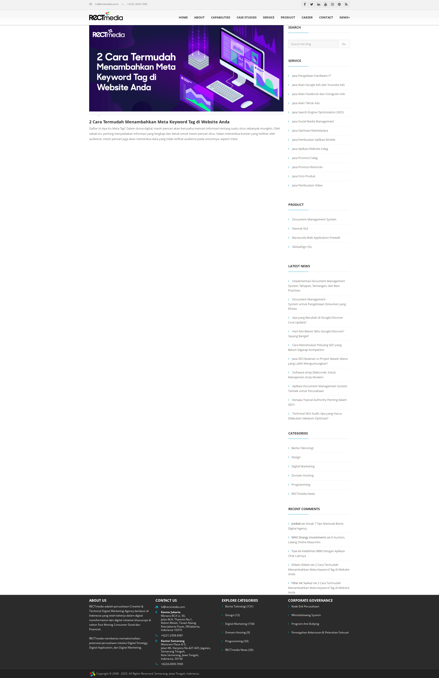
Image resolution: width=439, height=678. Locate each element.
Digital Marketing (303, 466)
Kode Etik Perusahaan (305, 606)
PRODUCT (288, 17)
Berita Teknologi (302, 448)
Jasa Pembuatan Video (307, 185)
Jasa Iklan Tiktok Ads (306, 103)
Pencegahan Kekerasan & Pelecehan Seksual (320, 632)
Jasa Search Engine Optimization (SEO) (318, 112)
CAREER (307, 17)
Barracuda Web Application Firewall (316, 238)
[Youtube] (325, 4)
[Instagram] (332, 4)
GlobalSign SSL (302, 247)
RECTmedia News (303, 494)
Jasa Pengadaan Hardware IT (311, 76)
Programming (301, 484)
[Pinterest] (339, 4)
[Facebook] (304, 4)
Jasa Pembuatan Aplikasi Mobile (313, 140)
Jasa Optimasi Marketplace (310, 130)
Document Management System (314, 219)
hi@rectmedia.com (106, 4)
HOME (183, 17)
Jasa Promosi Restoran (307, 167)
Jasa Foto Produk (303, 176)
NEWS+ (345, 17)
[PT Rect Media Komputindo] (106, 17)
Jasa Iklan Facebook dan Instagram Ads (318, 94)
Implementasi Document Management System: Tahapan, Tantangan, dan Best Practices (316, 285)
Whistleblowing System (306, 615)
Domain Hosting (303, 475)
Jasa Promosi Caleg (305, 158)
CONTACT (326, 17)
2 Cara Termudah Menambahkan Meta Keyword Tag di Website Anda (159, 121)
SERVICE (268, 17)
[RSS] (346, 4)
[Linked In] (318, 4)
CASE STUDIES (247, 17)
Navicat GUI (300, 228)
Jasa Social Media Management (313, 121)
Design (296, 457)
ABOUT (199, 17)
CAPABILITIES (220, 17)
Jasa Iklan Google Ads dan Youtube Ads (318, 85)
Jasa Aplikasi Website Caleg (310, 149)
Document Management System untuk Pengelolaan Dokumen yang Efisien (317, 304)
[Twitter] (311, 4)
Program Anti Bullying (305, 624)
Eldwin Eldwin (301, 565)
